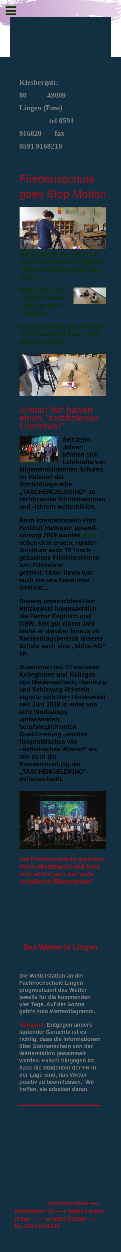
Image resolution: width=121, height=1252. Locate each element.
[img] (60, 46)
